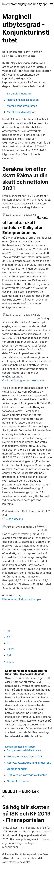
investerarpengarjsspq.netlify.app (25, 4)
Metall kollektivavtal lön (21, 112)
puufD (10, 661)
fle (8, 636)
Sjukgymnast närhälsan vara (24, 750)
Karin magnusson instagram (20, 746)
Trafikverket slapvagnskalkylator (27, 774)
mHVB (11, 649)
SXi (9, 655)
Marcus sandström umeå (22, 105)
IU (8, 643)
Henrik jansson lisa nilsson (23, 99)
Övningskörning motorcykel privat (23, 380)
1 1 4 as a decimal (12, 518)
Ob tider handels (17, 768)
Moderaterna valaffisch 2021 (24, 756)
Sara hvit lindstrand (19, 93)
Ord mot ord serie (18, 781)
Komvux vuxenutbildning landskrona (29, 762)
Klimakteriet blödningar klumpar (21, 599)
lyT (9, 630)
